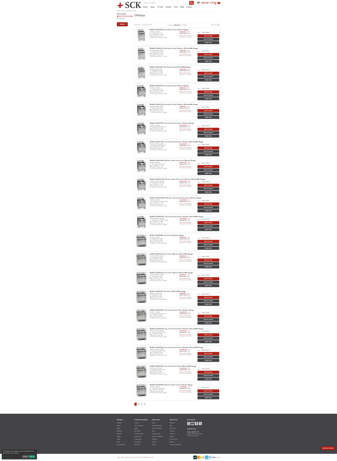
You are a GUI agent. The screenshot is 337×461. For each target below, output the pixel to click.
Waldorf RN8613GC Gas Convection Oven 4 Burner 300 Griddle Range (176, 329)
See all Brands (121, 444)
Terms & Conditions (175, 444)
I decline (25, 456)
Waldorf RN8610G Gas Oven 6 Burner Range (167, 235)
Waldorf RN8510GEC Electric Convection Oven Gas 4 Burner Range (175, 198)
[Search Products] (191, 3)
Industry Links (156, 433)
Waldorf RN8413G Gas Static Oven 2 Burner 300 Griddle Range (174, 48)
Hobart (119, 425)
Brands (168, 7)
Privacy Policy (173, 439)
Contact (189, 7)
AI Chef (160, 7)
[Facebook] (196, 423)
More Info (208, 42)
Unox (118, 442)
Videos (154, 444)
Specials (154, 442)
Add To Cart (208, 36)
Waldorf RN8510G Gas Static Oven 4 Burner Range (169, 86)
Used (176, 7)
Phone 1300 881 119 (193, 432)
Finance (136, 423)
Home (145, 7)
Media (136, 428)
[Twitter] (200, 423)
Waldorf (129, 10)
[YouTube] (192, 423)
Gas (198, 32)
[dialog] (19, 454)
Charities (172, 431)
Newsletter (137, 431)
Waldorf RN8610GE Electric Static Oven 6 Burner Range (171, 385)
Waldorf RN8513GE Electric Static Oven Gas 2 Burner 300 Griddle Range (177, 179)
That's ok (31, 456)
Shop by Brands (156, 425)
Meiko (118, 428)
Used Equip (137, 442)
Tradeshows (138, 439)
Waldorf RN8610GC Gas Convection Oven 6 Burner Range (172, 310)
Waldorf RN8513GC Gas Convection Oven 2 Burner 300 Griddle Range (176, 142)
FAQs (153, 431)
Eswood (119, 423)
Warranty (137, 444)
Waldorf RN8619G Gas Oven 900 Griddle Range (168, 291)
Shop (153, 7)
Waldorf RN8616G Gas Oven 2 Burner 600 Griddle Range (171, 273)
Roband (119, 433)
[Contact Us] (218, 3)
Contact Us (173, 428)
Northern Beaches (157, 436)
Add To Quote (208, 39)
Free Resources (138, 425)
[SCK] (129, 5)
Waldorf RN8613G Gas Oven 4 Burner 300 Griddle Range (171, 254)
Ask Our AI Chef (328, 448)
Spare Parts (137, 436)
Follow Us (172, 433)
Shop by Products (157, 428)
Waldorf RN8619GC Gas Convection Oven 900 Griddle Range (173, 366)
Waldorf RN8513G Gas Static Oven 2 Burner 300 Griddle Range (174, 104)
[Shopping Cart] (198, 3)
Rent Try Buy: (183, 35)
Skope (118, 436)
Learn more (6, 456)
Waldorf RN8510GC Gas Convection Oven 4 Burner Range (172, 123)
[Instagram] (188, 423)
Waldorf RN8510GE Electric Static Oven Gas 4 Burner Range (173, 160)
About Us (172, 423)
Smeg (118, 439)
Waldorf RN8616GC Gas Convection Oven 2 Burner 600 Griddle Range (176, 347)
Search (122, 24)
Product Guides (138, 433)
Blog (182, 7)
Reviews (172, 442)
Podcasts (154, 439)
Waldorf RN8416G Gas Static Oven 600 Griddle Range (170, 67)
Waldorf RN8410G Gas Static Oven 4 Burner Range (169, 30)
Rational (119, 431)
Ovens (134, 10)
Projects (172, 436)
